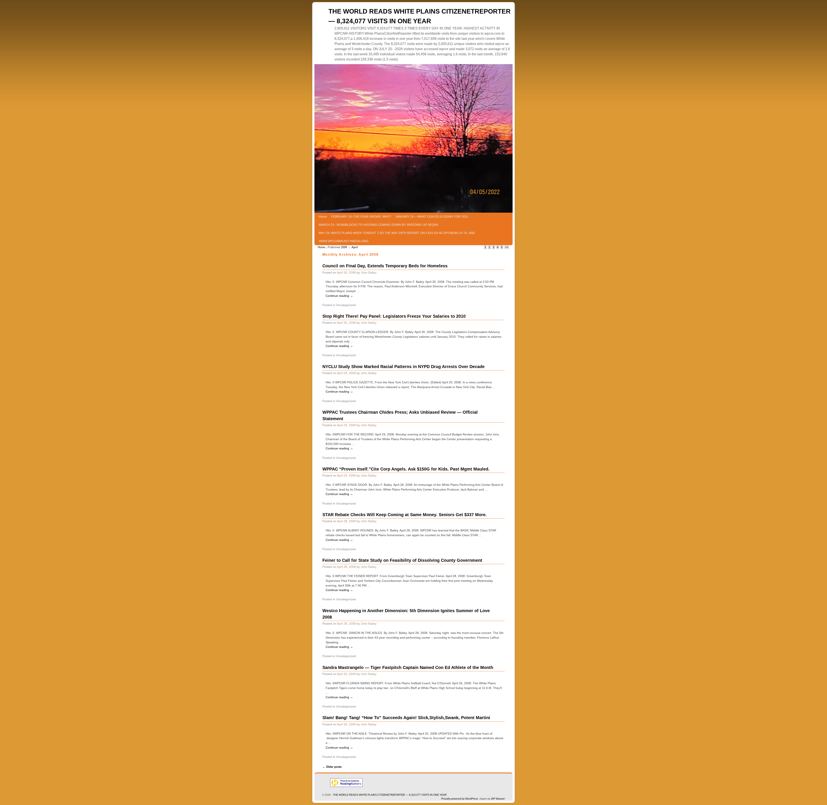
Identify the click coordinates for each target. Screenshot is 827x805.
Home (323, 216)
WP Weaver (498, 798)
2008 (344, 247)
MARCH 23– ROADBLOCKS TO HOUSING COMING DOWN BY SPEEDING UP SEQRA (378, 224)
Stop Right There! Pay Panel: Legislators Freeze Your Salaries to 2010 (394, 316)
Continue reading (339, 295)
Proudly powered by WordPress (459, 798)
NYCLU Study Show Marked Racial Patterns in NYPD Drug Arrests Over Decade (403, 366)
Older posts (332, 766)
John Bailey (368, 272)
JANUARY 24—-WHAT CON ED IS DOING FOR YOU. (432, 216)
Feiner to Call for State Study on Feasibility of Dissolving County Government (402, 560)
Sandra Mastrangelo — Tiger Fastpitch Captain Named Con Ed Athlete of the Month (407, 667)
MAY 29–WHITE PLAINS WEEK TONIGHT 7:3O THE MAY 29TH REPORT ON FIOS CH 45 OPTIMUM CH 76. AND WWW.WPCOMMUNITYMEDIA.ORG (397, 237)
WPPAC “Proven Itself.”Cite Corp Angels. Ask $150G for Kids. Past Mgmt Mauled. (406, 469)
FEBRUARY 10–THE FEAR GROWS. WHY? (361, 216)
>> (506, 247)
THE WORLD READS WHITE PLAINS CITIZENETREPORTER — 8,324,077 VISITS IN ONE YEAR (390, 794)
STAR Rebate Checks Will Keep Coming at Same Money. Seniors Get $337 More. (404, 514)
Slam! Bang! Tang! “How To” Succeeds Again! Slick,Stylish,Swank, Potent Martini (406, 717)
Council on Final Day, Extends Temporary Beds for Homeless (385, 265)
